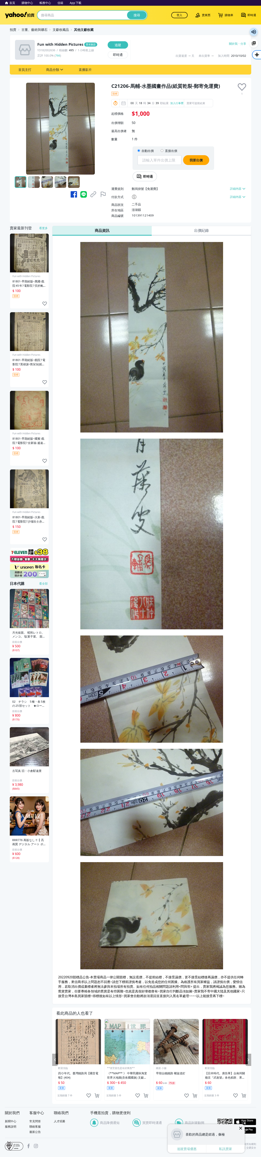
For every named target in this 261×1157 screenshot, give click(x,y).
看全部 (43, 583)
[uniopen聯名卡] (29, 571)
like (89, 1095)
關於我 (233, 43)
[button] (25, 70)
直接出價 (171, 151)
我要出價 (196, 160)
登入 (179, 15)
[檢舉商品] (103, 194)
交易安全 (251, 1147)
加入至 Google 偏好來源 (254, 43)
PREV (55, 1060)
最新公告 (35, 1132)
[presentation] (242, 87)
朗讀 (254, 32)
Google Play (245, 1130)
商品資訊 (102, 230)
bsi (14, 1146)
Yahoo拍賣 (19, 15)
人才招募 (59, 1121)
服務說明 (10, 1126)
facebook (28, 1146)
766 (57, 55)
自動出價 (148, 151)
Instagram (36, 1146)
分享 (243, 43)
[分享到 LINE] (83, 194)
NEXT (248, 1060)
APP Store (245, 1122)
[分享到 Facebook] (74, 194)
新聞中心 (10, 1121)
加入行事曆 (177, 103)
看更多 (43, 228)
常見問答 (35, 1121)
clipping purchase (97, 1095)
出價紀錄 (201, 230)
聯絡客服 (35, 1126)
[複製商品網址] (93, 194)
